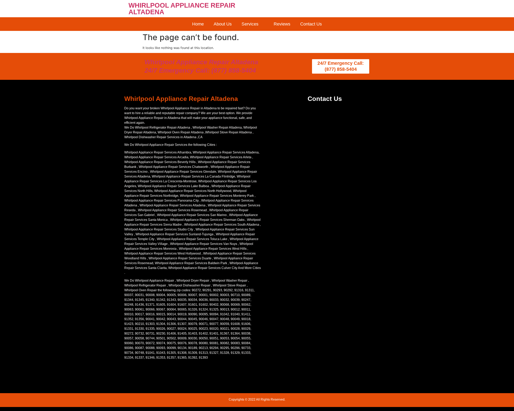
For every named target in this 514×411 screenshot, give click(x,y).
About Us (223, 23)
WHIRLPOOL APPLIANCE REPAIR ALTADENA (181, 9)
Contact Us (311, 23)
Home (198, 23)
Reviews (282, 23)
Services (250, 23)
